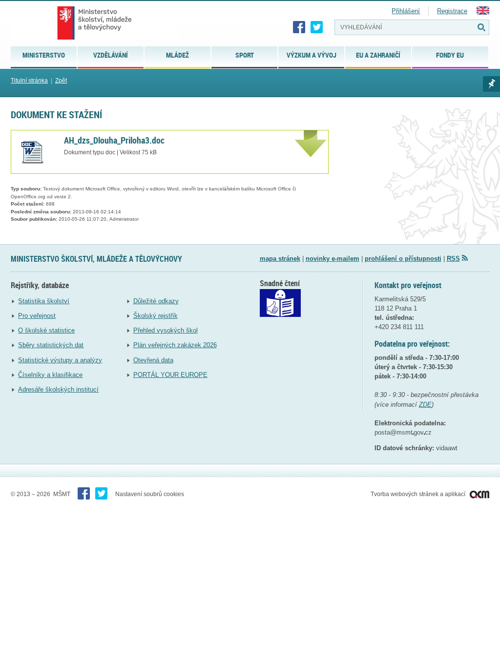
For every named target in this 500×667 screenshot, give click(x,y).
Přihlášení (406, 11)
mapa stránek (280, 258)
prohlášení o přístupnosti (403, 258)
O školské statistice (46, 330)
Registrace (452, 11)
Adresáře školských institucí (58, 389)
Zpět (61, 80)
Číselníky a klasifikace (50, 374)
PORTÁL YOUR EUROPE (170, 374)
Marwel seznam (491, 84)
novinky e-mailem (332, 258)
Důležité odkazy (156, 301)
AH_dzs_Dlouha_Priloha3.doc (114, 140)
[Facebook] (299, 27)
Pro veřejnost (37, 315)
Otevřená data (153, 360)
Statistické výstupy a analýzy (60, 360)
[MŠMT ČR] (94, 23)
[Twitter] (317, 27)
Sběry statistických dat (50, 345)
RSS (453, 258)
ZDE (425, 404)
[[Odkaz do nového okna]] (280, 314)
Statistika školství (43, 301)
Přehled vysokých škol (165, 330)
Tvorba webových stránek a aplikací (419, 494)
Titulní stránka (29, 80)
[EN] (483, 12)
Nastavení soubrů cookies (149, 494)
